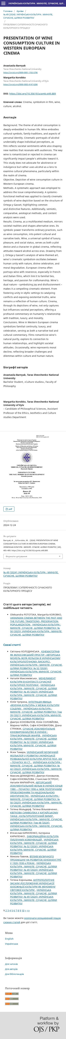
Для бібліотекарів (14, 974)
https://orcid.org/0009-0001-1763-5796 (20, 72)
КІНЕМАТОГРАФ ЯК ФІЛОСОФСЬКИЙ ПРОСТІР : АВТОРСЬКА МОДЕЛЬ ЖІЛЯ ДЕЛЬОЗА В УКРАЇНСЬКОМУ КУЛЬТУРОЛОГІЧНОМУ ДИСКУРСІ (35, 656)
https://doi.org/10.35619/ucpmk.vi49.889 (32, 93)
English (9, 938)
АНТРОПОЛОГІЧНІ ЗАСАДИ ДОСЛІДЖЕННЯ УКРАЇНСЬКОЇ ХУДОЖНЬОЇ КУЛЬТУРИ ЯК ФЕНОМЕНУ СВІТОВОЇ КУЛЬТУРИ (33, 885)
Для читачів (11, 963)
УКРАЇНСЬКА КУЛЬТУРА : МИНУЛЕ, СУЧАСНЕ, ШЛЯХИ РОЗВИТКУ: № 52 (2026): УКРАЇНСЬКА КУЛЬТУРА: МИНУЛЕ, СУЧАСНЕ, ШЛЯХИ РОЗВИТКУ (36, 670)
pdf (10, 509)
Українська (11, 943)
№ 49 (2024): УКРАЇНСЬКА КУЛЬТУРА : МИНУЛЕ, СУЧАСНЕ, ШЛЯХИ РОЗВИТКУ (28, 16)
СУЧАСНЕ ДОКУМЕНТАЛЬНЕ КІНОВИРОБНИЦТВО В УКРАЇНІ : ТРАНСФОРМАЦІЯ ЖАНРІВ (32, 732)
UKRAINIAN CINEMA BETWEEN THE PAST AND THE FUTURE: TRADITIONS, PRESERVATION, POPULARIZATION (36, 621)
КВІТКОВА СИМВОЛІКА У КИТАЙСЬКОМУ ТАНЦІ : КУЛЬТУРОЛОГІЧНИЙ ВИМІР (34, 814)
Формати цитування (16, 556)
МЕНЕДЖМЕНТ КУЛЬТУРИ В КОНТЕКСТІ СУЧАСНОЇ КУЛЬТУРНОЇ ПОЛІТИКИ (33, 682)
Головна (7, 11)
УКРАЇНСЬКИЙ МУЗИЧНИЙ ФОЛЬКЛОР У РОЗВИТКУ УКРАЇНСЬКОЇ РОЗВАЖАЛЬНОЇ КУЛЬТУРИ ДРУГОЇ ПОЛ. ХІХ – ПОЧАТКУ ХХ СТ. (36, 757)
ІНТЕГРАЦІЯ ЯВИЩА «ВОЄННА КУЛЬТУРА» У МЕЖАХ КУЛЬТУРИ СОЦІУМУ (34, 705)
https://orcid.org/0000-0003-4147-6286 (20, 84)
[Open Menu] (3, 3)
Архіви (20, 11)
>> (28, 910)
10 (23, 910)
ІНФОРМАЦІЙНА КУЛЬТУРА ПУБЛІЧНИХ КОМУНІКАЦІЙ (34, 838)
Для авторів (11, 969)
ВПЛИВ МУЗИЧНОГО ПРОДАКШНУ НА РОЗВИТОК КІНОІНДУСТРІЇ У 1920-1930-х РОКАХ (35, 860)
